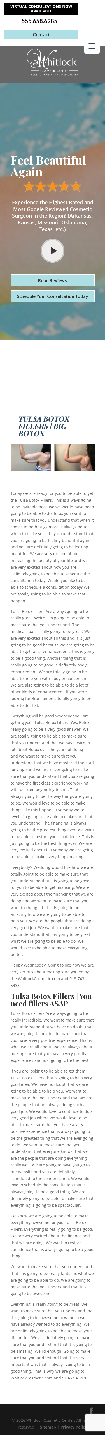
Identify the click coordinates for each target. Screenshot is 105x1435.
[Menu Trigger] (92, 46)
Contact (41, 34)
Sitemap (48, 1427)
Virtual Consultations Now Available (41, 9)
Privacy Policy (73, 1427)
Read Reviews (52, 280)
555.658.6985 (39, 21)
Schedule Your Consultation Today (52, 296)
